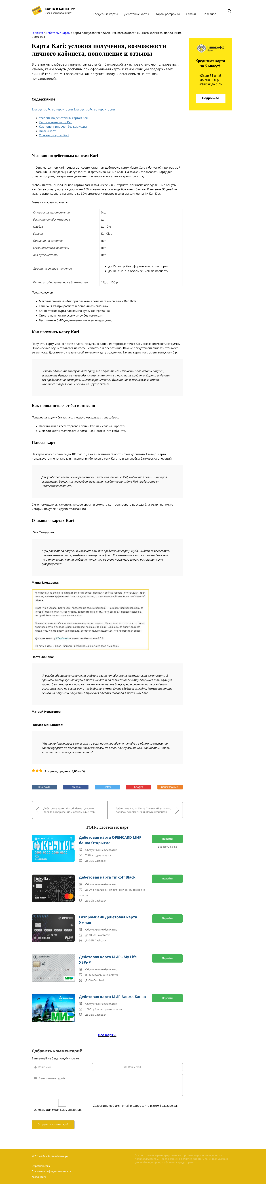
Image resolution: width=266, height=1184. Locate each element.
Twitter (107, 787)
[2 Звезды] (37, 770)
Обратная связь (41, 1166)
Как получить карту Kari (55, 122)
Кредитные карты (105, 14)
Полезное (209, 14)
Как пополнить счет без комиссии (63, 127)
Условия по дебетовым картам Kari (63, 118)
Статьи (191, 14)
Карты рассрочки (167, 14)
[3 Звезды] (41, 770)
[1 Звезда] (33, 770)
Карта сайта (39, 1177)
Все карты (107, 1034)
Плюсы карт (47, 131)
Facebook (76, 787)
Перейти (167, 839)
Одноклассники (170, 787)
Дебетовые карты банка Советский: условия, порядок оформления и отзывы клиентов (143, 810)
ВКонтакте (44, 787)
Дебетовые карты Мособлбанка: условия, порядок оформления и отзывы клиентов (69, 810)
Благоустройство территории (52, 109)
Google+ (138, 787)
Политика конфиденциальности (51, 1171)
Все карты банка (167, 846)
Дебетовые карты (136, 14)
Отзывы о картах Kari (54, 135)
